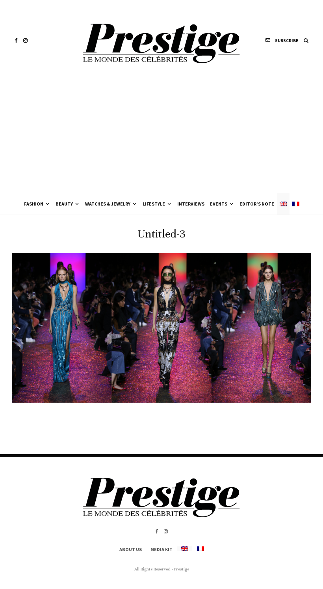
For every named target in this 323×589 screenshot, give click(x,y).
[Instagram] (25, 40)
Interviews (190, 204)
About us (130, 549)
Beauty (64, 204)
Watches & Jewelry (107, 204)
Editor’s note (256, 204)
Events (218, 204)
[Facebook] (16, 40)
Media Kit (161, 549)
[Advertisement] (161, 134)
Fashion (33, 204)
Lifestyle (154, 204)
